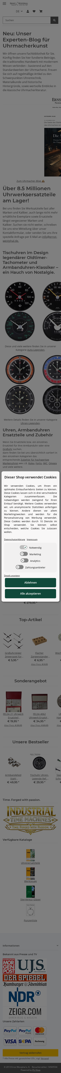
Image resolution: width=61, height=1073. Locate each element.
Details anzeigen (12, 575)
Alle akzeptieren (30, 593)
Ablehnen (30, 582)
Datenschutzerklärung (14, 539)
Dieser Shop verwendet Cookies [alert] (30, 477)
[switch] (23, 547)
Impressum (32, 539)
